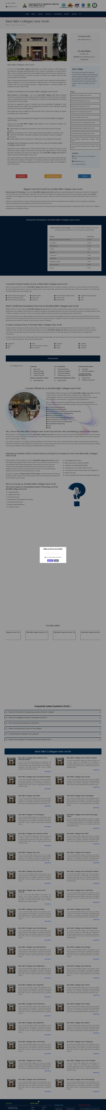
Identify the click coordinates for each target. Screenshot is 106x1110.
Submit (50, 560)
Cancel (56, 560)
